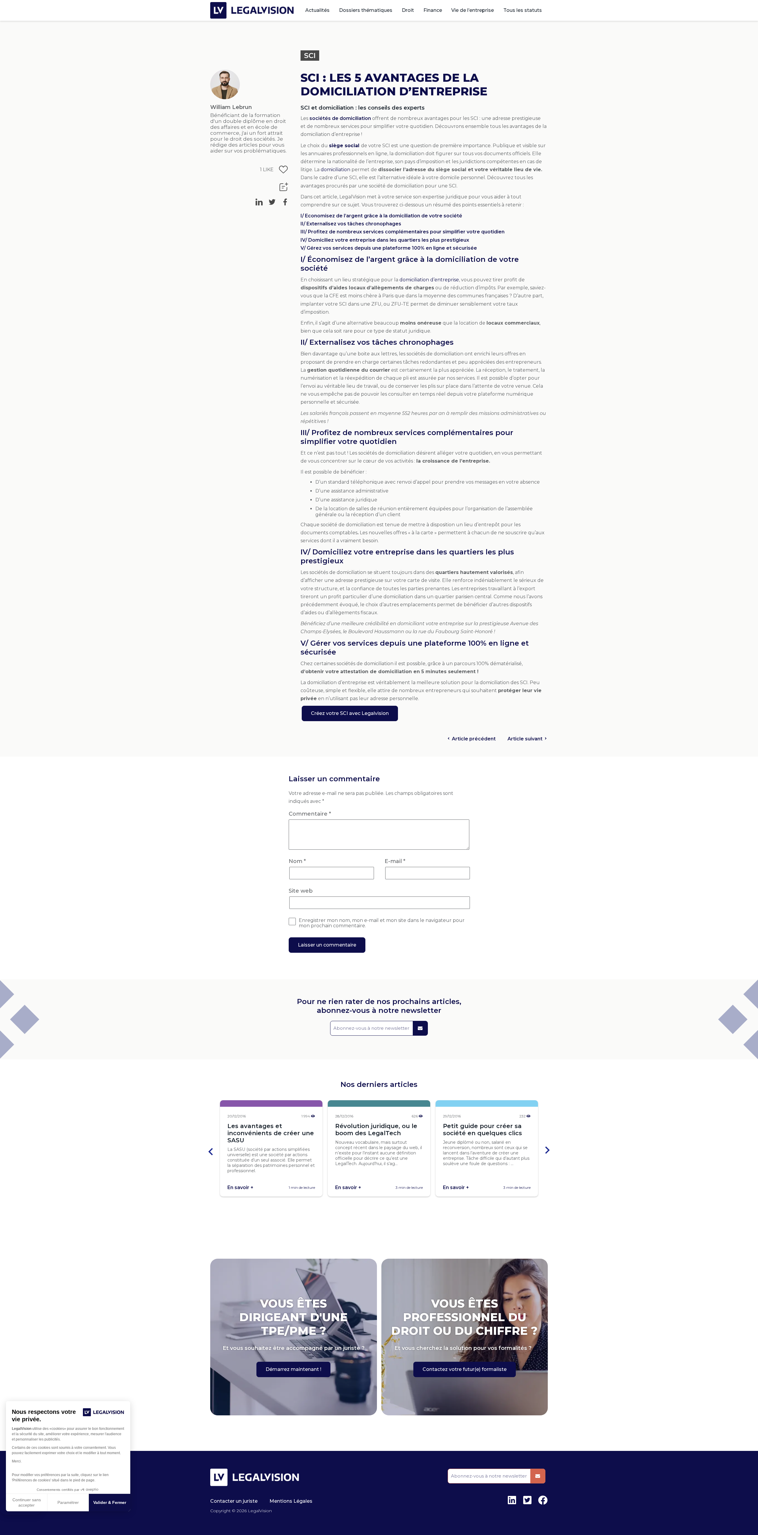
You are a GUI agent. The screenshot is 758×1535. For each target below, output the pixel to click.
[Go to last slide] (211, 1150)
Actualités (317, 10)
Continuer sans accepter (26, 1502)
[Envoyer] (420, 1028)
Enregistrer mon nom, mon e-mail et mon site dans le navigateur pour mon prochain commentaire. (382, 923)
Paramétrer (68, 1502)
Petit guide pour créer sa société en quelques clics (482, 1129)
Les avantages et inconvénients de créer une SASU (270, 1133)
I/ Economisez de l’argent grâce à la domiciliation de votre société (381, 216)
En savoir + (240, 1187)
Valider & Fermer (109, 1502)
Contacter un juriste (234, 1501)
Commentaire (310, 814)
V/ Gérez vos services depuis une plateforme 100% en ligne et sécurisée (389, 248)
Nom (297, 861)
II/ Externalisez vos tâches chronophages (351, 224)
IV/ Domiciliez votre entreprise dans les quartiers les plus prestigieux (385, 240)
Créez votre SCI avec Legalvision (350, 713)
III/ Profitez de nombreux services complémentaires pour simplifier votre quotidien (403, 232)
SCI (310, 55)
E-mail (395, 861)
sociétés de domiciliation (340, 118)
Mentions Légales (290, 1501)
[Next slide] (547, 1150)
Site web (301, 891)
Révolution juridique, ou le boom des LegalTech (376, 1129)
